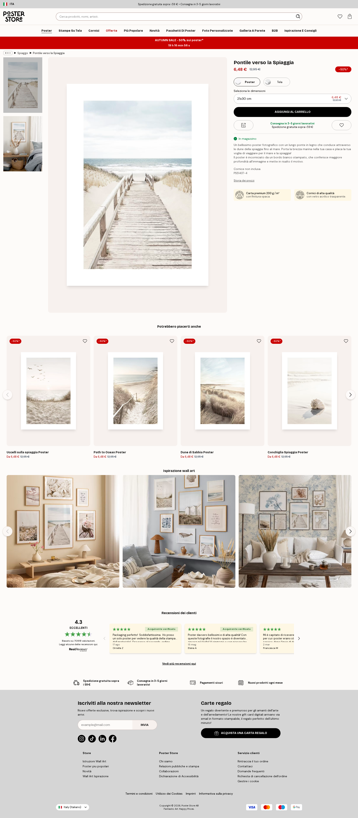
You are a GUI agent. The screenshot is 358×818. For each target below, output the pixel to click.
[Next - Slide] (351, 395)
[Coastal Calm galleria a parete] (63, 531)
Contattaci (245, 766)
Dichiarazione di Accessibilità (178, 776)
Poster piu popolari (96, 766)
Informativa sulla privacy (216, 793)
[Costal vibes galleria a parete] (179, 531)
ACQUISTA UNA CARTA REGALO (244, 733)
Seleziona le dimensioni (249, 91)
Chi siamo (166, 761)
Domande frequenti (251, 771)
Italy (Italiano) (72, 807)
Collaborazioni (169, 771)
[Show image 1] (22, 85)
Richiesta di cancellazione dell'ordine (262, 776)
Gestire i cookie (248, 781)
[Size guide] (243, 125)
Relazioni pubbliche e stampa (179, 766)
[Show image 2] (22, 143)
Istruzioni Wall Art (94, 761)
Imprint (191, 793)
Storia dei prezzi (244, 180)
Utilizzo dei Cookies (169, 793)
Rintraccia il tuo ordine (253, 761)
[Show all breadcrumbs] (7, 53)
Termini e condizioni (138, 793)
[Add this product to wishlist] (341, 125)
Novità (87, 771)
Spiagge (22, 53)
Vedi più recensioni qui (179, 663)
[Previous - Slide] (7, 395)
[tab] (340, 16)
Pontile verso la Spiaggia (49, 53)
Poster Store (188, 805)
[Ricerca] (298, 16)
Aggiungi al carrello (293, 112)
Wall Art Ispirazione (96, 776)
